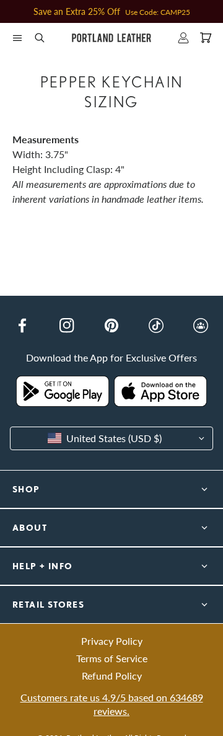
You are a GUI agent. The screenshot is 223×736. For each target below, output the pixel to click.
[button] (17, 38)
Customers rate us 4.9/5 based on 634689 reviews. (111, 704)
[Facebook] (22, 325)
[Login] (183, 38)
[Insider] (200, 325)
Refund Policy (112, 675)
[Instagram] (66, 325)
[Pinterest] (111, 325)
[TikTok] (156, 325)
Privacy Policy (111, 641)
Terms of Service (111, 658)
